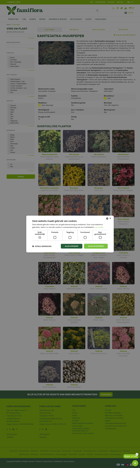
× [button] (110, 218)
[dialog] (70, 234)
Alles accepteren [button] (96, 246)
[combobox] (107, 218)
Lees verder (98, 227)
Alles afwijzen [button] (71, 246)
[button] (41, 246)
